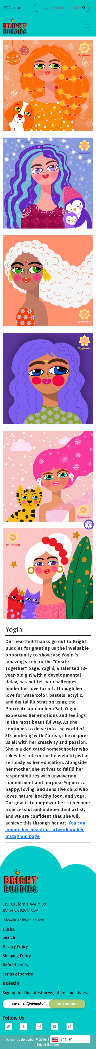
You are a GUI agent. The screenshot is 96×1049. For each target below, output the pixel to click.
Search (9, 937)
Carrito (14, 8)
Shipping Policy (17, 955)
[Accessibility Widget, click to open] (89, 525)
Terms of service (18, 974)
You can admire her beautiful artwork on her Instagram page (45, 829)
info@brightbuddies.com (23, 920)
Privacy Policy (15, 946)
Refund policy (15, 965)
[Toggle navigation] (87, 26)
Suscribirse (67, 1004)
